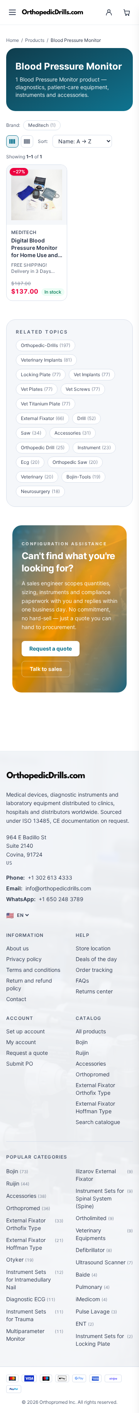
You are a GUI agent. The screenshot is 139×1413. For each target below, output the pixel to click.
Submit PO (19, 1063)
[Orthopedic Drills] (52, 12)
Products (34, 40)
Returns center (94, 991)
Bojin (82, 1042)
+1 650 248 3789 (61, 899)
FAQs (82, 980)
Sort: (43, 141)
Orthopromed (93, 1074)
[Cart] (126, 12)
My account (21, 1042)
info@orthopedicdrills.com (58, 888)
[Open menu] (12, 12)
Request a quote (50, 648)
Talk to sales (46, 669)
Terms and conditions (33, 969)
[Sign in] (109, 12)
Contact (16, 999)
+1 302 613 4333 (50, 877)
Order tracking (94, 969)
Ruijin (82, 1052)
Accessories (91, 1063)
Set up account (25, 1031)
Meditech (42, 125)
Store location (93, 948)
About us (17, 948)
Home (12, 40)
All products (91, 1031)
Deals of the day (96, 959)
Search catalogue (98, 1122)
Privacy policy (24, 959)
